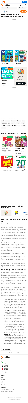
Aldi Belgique (7, 299)
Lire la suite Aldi (6, 349)
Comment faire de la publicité (7, 389)
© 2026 (14, 396)
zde (23, 266)
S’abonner (24, 11)
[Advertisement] (14, 34)
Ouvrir (24, 1)
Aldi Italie (6, 321)
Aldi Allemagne (7, 310)
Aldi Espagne (7, 334)
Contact (3, 379)
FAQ (2, 377)
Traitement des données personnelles (14, 401)
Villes (2, 382)
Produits (3, 384)
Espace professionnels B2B (7, 391)
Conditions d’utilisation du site (14, 399)
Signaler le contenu (5, 381)
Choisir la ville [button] (23, 7)
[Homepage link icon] (9, 352)
